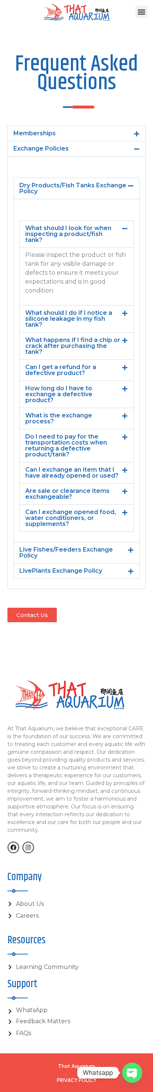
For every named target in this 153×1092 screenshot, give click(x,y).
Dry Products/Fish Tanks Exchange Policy (72, 188)
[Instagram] (28, 847)
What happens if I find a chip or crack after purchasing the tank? (72, 345)
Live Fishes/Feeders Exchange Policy (66, 552)
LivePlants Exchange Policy (60, 570)
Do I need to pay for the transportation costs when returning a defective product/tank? (66, 445)
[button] (141, 12)
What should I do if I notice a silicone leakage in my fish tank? (68, 318)
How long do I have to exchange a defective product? (58, 394)
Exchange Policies (41, 148)
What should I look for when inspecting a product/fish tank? (68, 233)
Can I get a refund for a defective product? (60, 370)
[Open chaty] (132, 1073)
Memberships (34, 133)
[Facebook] (13, 847)
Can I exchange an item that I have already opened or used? (71, 472)
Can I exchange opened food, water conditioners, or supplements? (70, 517)
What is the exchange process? (58, 418)
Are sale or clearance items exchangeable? (67, 493)
